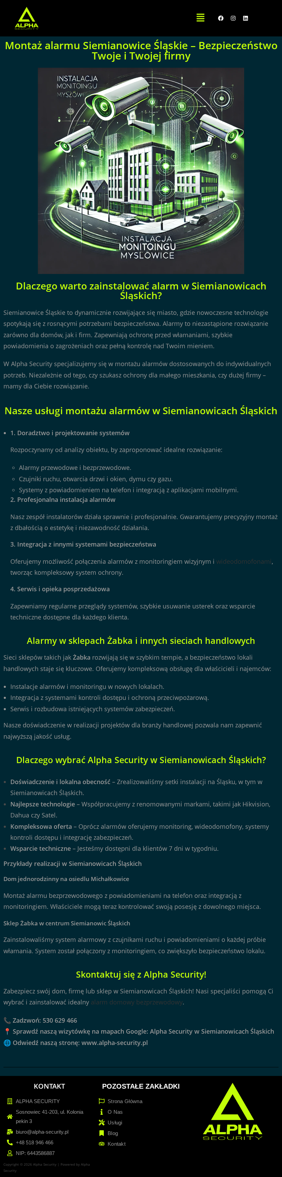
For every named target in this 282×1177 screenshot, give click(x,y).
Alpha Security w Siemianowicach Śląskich (212, 1031)
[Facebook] (220, 18)
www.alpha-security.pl (115, 1042)
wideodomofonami (244, 561)
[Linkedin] (245, 18)
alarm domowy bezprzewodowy (137, 1002)
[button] (200, 18)
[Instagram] (233, 18)
